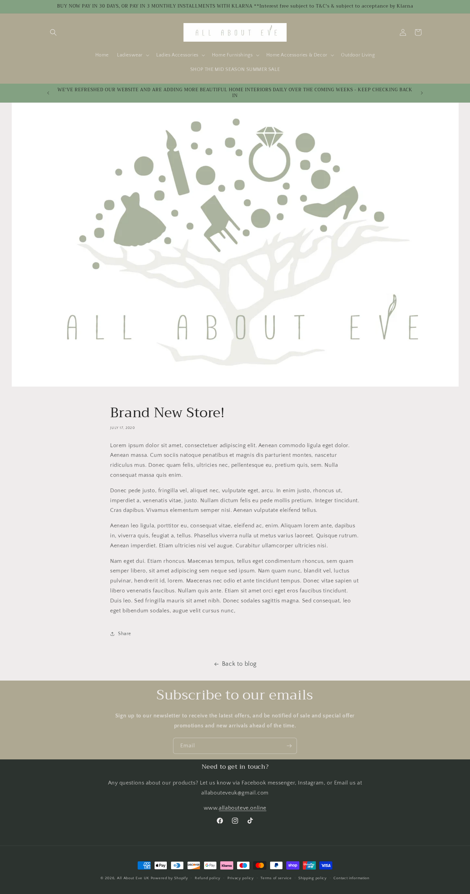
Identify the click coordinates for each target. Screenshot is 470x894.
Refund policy (208, 878)
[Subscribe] (289, 746)
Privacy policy (240, 878)
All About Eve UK (133, 878)
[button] (53, 32)
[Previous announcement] (48, 92)
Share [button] (124, 633)
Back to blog (239, 664)
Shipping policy (312, 878)
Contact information (351, 878)
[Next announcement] (421, 92)
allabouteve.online (242, 808)
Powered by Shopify (169, 878)
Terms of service (275, 878)
